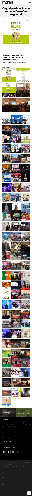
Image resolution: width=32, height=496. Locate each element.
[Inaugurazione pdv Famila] (25, 392)
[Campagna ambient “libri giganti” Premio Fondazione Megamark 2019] (6, 236)
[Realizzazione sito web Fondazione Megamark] (6, 392)
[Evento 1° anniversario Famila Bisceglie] (16, 392)
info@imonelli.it (7, 441)
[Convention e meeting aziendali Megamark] (25, 353)
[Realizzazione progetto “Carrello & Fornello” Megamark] (6, 362)
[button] (30, 2)
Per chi (3, 477)
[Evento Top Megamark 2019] (6, 226)
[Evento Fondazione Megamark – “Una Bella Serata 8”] (25, 168)
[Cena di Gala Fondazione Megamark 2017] (16, 294)
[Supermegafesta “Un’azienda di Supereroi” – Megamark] (25, 246)
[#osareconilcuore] (6, 207)
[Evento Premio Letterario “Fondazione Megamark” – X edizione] (25, 119)
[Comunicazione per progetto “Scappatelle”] (25, 236)
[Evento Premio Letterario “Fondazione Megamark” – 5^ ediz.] (16, 207)
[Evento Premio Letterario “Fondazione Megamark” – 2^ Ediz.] (25, 294)
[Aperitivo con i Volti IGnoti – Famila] (6, 158)
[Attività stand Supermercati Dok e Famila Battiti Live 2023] (25, 148)
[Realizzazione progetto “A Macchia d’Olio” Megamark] (6, 353)
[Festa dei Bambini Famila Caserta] (25, 314)
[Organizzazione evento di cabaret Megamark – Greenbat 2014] (16, 343)
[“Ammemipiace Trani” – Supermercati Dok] (6, 197)
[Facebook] (4, 452)
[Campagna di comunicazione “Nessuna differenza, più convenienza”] (6, 275)
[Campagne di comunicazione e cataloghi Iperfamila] (16, 372)
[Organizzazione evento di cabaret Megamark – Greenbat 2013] (25, 343)
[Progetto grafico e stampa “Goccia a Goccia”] (6, 255)
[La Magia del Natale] (25, 177)
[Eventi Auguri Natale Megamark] (16, 353)
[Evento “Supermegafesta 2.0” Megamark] (16, 333)
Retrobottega (4, 488)
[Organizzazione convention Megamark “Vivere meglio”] (25, 324)
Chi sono (3, 484)
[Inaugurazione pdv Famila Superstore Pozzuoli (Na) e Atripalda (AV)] (25, 265)
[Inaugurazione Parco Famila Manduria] (25, 138)
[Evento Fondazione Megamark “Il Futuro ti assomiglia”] (16, 129)
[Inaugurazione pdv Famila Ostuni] (16, 324)
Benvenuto (4, 470)
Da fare (3, 480)
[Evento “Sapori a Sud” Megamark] (16, 362)
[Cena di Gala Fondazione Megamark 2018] (6, 265)
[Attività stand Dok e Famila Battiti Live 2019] (16, 236)
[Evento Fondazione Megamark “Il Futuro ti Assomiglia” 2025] (6, 119)
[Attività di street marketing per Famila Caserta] (6, 324)
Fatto (3, 473)
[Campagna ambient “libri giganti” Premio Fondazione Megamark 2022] (6, 177)
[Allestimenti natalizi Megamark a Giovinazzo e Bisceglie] (6, 187)
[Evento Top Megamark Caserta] (6, 314)
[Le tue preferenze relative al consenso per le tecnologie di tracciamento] (29, 493)
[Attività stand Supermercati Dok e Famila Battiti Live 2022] (16, 177)
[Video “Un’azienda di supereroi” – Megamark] (6, 246)
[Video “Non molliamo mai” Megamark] (6, 216)
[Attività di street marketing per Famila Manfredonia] (25, 226)
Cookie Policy (8, 464)
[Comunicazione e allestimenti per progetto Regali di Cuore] (25, 382)
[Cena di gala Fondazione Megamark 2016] (16, 304)
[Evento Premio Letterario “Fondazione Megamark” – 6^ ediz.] (16, 187)
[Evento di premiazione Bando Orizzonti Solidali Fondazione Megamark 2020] (16, 216)
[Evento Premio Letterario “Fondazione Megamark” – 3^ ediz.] (16, 275)
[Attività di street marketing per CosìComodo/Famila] (16, 255)
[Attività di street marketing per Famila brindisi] (25, 216)
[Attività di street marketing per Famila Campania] (16, 265)
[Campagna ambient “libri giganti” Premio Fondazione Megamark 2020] (25, 207)
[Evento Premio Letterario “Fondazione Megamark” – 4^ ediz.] (16, 226)
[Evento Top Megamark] (6, 343)
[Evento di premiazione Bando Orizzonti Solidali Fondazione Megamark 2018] (16, 285)
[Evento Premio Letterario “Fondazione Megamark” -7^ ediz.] (16, 168)
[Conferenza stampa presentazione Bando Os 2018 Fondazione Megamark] (6, 285)
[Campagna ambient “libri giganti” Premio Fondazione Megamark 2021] (25, 187)
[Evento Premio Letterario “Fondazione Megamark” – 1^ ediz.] (16, 314)
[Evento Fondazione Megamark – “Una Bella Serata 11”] (16, 119)
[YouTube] (13, 452)
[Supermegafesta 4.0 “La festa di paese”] (16, 138)
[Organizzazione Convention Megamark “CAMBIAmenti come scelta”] (6, 129)
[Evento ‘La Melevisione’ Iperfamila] (25, 362)
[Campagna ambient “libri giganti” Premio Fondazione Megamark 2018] (25, 275)
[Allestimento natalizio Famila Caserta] (25, 304)
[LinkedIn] (8, 452)
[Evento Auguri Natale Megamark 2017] (25, 285)
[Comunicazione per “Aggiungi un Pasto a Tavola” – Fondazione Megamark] (6, 294)
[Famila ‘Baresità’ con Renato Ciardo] (16, 197)
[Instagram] (18, 452)
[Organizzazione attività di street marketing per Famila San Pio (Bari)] (16, 158)
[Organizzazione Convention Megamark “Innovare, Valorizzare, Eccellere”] (6, 148)
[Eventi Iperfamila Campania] (6, 372)
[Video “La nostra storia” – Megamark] (16, 246)
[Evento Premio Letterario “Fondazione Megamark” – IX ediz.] (6, 138)
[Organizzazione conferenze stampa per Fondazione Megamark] (16, 382)
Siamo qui (4, 491)
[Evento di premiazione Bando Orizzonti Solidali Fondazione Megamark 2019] (25, 255)
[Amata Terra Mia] (6, 168)
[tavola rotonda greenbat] (9, 75)
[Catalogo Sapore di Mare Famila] (6, 401)
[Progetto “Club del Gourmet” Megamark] (25, 333)
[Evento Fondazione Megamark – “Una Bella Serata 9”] (16, 148)
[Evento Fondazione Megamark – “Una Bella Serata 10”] (25, 129)
